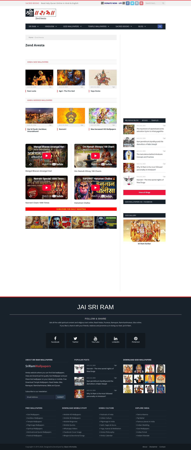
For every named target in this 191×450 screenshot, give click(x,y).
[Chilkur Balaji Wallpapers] (160, 389)
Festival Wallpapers (34, 435)
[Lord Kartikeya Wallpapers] (149, 379)
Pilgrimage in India (107, 421)
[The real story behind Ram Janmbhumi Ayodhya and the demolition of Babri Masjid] (128, 142)
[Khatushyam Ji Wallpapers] (138, 369)
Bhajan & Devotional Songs (74, 435)
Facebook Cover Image (72, 432)
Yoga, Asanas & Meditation (110, 428)
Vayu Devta (95, 91)
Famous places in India (146, 421)
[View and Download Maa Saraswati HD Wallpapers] (103, 117)
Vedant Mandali (143, 435)
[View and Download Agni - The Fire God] (71, 79)
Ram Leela (31, 91)
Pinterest (136, 342)
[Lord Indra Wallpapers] (128, 379)
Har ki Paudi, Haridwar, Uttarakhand (37, 130)
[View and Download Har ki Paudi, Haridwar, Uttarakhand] (39, 117)
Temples (154, 120)
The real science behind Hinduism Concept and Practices (150, 155)
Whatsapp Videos (70, 428)
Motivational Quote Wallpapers (39, 432)
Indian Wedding (143, 425)
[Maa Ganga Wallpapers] (128, 369)
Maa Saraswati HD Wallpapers (103, 129)
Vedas (56, 382)
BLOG (140, 26)
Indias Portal (142, 432)
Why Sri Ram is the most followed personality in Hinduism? (149, 168)
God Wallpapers (71, 26)
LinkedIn (115, 342)
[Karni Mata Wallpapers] (149, 369)
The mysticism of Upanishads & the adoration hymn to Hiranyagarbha (150, 130)
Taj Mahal (140, 418)
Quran (57, 385)
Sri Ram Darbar (144, 243)
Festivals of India (106, 414)
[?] (36, 228)
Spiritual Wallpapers (34, 428)
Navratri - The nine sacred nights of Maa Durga (150, 181)
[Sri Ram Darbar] (144, 231)
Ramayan (29, 385)
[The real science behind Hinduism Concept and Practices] (128, 155)
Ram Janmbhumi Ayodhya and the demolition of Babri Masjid (150, 142)
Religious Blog (131, 120)
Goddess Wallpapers (35, 418)
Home (31, 37)
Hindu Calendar (106, 435)
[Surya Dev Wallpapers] (160, 379)
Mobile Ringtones (70, 421)
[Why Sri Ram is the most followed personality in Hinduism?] (128, 168)
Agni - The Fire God (67, 91)
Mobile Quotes (69, 425)
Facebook (55, 342)
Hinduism (49, 26)
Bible (49, 385)
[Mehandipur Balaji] (160, 369)
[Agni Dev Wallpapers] (128, 389)
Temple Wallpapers (97, 26)
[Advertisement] (118, 15)
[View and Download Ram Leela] (39, 79)
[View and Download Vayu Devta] (103, 79)
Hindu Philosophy (107, 432)
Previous (126, 234)
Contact (162, 447)
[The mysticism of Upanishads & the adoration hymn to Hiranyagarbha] (128, 129)
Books (145, 120)
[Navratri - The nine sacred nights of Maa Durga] (128, 180)
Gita (60, 382)
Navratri (62, 129)
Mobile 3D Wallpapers (72, 418)
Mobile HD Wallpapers (72, 414)
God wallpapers (58, 372)
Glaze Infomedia (70, 447)
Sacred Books (122, 26)
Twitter (75, 342)
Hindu (27, 372)
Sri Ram (32, 26)
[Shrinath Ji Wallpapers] (149, 389)
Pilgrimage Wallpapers (35, 425)
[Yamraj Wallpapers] (138, 379)
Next (162, 234)
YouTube (95, 342)
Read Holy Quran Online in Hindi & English (59, 3)
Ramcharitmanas (40, 385)
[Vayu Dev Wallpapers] (138, 389)
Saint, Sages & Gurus (108, 425)
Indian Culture (105, 418)
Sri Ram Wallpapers (42, 360)
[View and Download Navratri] (71, 117)
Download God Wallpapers (137, 360)
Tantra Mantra (142, 414)
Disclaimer (153, 447)
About (145, 447)
